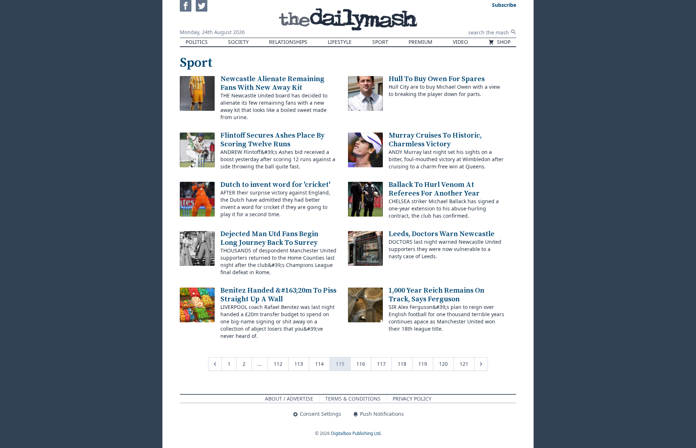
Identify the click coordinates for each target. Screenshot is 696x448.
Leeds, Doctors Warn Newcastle (441, 234)
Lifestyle (340, 41)
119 (422, 363)
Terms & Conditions (353, 398)
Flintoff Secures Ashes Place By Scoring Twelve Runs (272, 140)
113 (298, 363)
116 (360, 363)
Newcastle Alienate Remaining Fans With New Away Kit (272, 83)
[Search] (513, 32)
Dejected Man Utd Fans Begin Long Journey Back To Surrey (269, 238)
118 (402, 363)
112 (278, 363)
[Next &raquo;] (481, 364)
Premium (420, 41)
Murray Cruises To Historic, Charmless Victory (435, 140)
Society (238, 41)
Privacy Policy (412, 398)
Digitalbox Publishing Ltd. (356, 433)
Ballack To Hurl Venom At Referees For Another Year (434, 189)
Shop (503, 41)
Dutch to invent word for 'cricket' (275, 184)
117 (381, 363)
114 (319, 363)
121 (464, 363)
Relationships (288, 41)
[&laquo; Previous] (215, 364)
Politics (197, 41)
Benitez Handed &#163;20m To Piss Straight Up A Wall (278, 295)
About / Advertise (289, 398)
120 (443, 363)
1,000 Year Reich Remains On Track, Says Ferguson (436, 295)
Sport (380, 41)
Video (460, 41)
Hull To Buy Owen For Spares (437, 79)
